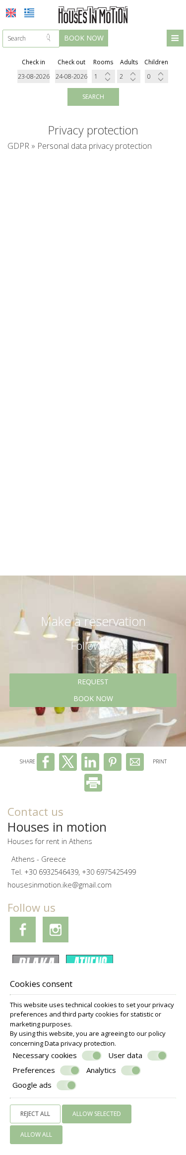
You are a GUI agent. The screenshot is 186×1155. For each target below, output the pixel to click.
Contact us (35, 811)
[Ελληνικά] (29, 13)
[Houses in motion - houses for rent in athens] (93, 14)
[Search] (51, 38)
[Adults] (128, 76)
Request (93, 681)
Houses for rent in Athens (49, 841)
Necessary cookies (44, 1055)
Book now (84, 38)
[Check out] (71, 76)
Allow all (36, 1134)
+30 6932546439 (51, 872)
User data (125, 1055)
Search (93, 96)
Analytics (101, 1070)
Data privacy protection (80, 1043)
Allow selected (96, 1114)
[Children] (156, 76)
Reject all (35, 1114)
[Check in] (33, 76)
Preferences (33, 1070)
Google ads (32, 1085)
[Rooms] (103, 76)
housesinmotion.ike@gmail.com (59, 884)
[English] (10, 13)
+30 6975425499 (109, 872)
